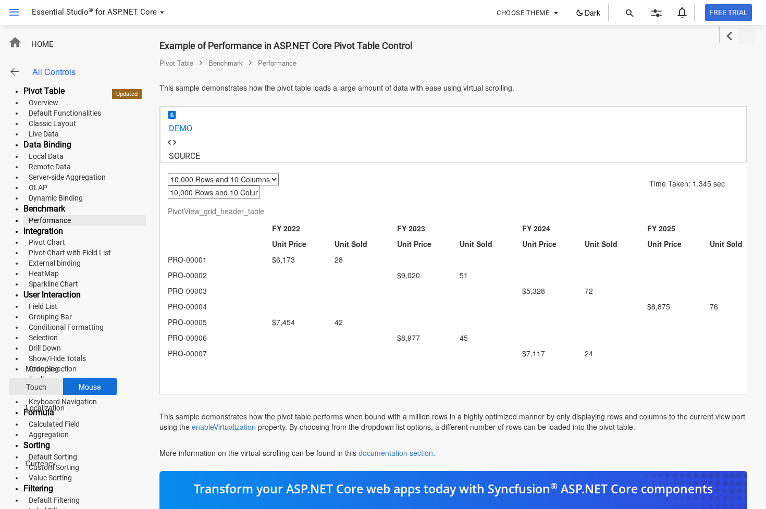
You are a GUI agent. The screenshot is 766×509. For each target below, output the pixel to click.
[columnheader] (220, 236)
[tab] (453, 121)
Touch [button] (36, 386)
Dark (592, 12)
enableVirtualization (224, 426)
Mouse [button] (90, 386)
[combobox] (230, 186)
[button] (10, 12)
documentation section (396, 453)
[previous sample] (729, 36)
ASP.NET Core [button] (132, 12)
